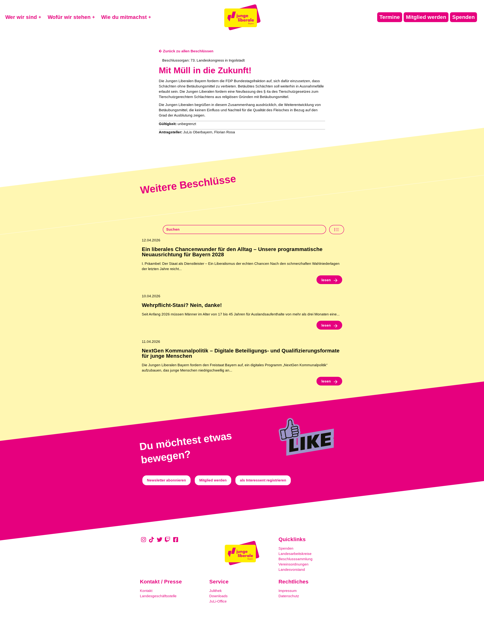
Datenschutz (288, 596)
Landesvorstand (291, 570)
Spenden (285, 548)
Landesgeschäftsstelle (158, 596)
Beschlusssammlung (295, 559)
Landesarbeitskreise (295, 554)
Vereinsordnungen (293, 564)
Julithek (215, 591)
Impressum (287, 591)
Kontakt (146, 591)
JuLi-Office (218, 601)
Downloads (218, 596)
